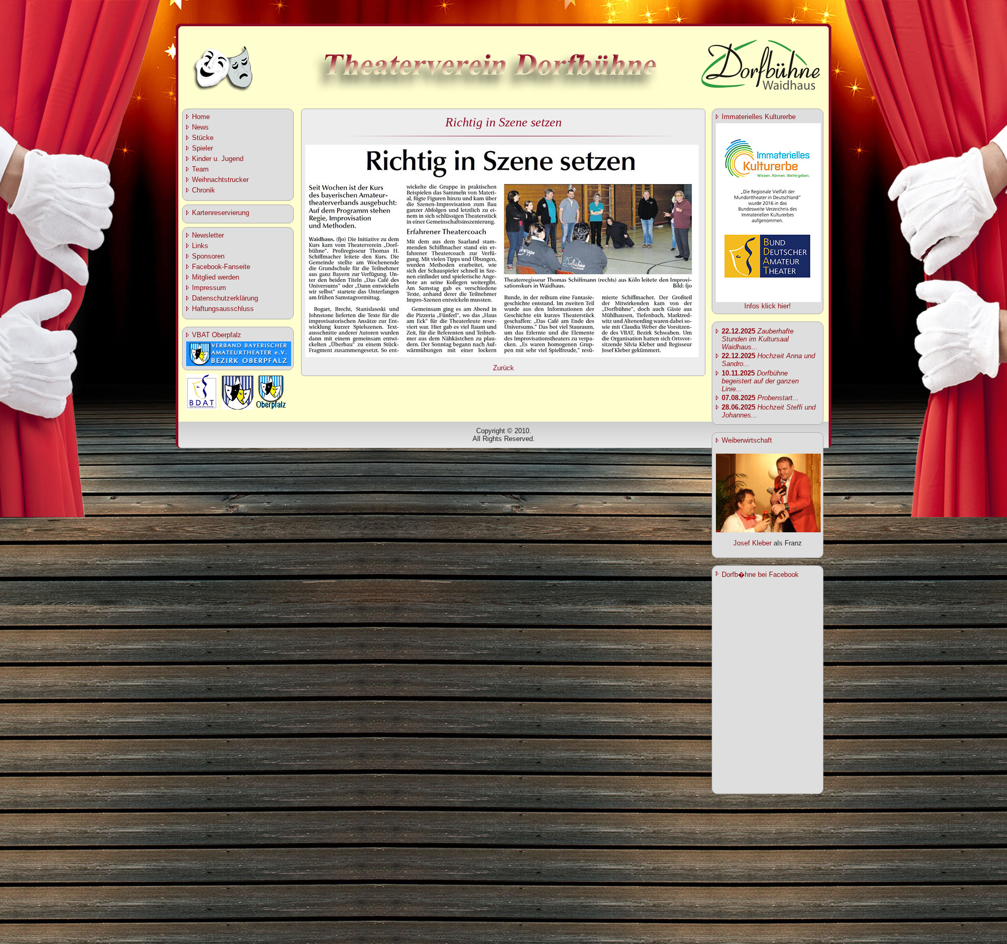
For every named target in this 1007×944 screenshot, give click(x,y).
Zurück (503, 368)
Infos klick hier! (767, 306)
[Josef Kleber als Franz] (768, 530)
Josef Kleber (752, 543)
